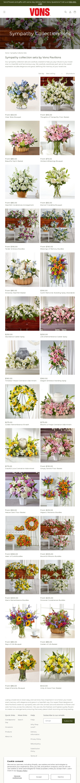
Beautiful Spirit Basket (14, 161)
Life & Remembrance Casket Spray (53, 337)
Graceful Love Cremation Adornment (19, 468)
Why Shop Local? (34, 726)
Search (20, 720)
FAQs (33, 720)
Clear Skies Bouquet (13, 117)
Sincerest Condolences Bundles (52, 600)
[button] (4, 12)
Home (7, 53)
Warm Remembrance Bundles (17, 600)
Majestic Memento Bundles (51, 512)
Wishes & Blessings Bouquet (51, 161)
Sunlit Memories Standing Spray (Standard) (57, 293)
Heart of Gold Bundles (14, 556)
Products (8, 732)
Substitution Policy (35, 750)
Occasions (9, 727)
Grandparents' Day (10, 721)
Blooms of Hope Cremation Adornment (55, 425)
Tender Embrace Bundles (15, 249)
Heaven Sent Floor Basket (15, 512)
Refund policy (36, 744)
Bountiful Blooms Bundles (50, 556)
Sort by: (41, 73)
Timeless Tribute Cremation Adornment (21, 381)
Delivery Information (35, 733)
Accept (39, 777)
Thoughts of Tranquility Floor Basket (54, 117)
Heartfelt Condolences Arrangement (19, 205)
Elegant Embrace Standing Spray (53, 381)
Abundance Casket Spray (15, 337)
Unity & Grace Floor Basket (51, 688)
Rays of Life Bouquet (13, 644)
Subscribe (68, 721)
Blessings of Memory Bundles (52, 249)
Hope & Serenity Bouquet (15, 688)
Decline (61, 777)
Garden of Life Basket (48, 644)
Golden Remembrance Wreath (17, 425)
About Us (8, 736)
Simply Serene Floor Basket (51, 468)
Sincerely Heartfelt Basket (15, 293)
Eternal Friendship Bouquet (51, 205)
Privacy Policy (22, 771)
